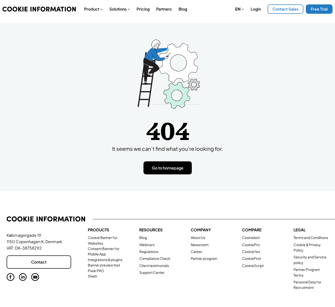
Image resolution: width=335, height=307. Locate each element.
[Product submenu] (101, 9)
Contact (38, 262)
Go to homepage (167, 167)
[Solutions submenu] (129, 9)
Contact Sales (285, 9)
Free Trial (319, 9)
